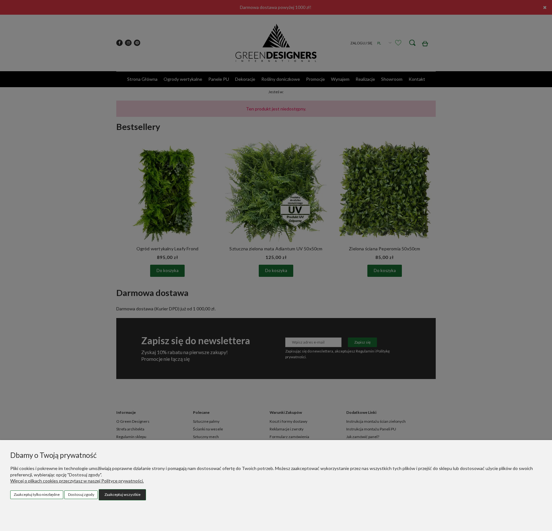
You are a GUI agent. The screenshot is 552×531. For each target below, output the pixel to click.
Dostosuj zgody (81, 494)
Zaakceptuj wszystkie (122, 494)
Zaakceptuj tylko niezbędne (37, 494)
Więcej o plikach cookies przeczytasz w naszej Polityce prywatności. (77, 480)
